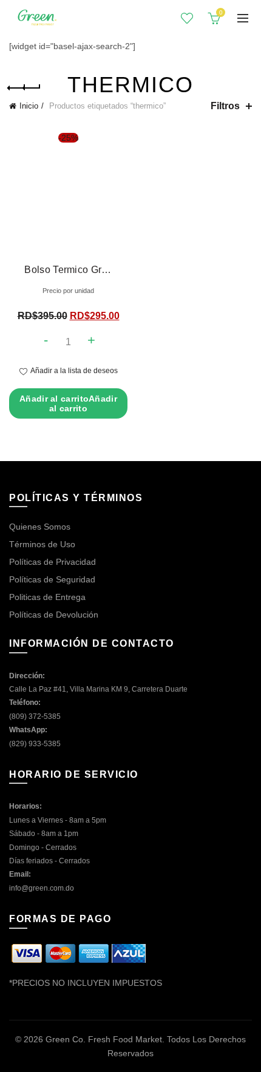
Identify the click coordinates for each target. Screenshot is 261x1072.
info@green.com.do (41, 888)
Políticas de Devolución (53, 614)
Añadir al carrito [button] (68, 403)
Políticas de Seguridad (52, 579)
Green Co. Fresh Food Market (104, 1039)
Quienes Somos (39, 526)
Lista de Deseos (187, 18)
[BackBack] (24, 88)
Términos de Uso (42, 544)
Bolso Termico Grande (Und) (68, 270)
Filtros (225, 106)
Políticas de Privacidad (52, 562)
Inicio (28, 105)
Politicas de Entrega (47, 597)
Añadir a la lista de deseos (74, 370)
